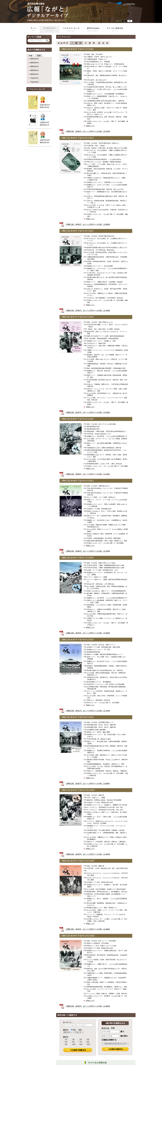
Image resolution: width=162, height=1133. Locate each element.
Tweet (92, 20)
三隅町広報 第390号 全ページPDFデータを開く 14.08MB (88, 633)
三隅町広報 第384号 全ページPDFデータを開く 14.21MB (88, 131)
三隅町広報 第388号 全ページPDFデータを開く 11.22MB (88, 474)
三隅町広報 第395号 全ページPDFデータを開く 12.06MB (88, 1006)
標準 (130, 21)
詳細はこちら (90, 126)
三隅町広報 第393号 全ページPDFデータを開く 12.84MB (88, 854)
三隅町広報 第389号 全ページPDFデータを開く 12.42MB (88, 551)
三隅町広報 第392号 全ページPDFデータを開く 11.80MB (88, 783)
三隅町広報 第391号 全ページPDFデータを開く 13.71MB (88, 711)
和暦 (30, 56)
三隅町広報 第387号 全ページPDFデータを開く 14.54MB (88, 412)
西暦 (39, 56)
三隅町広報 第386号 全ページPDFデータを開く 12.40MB (88, 310)
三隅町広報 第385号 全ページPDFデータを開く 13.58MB (88, 224)
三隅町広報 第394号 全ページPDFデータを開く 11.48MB (88, 929)
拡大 (124, 21)
